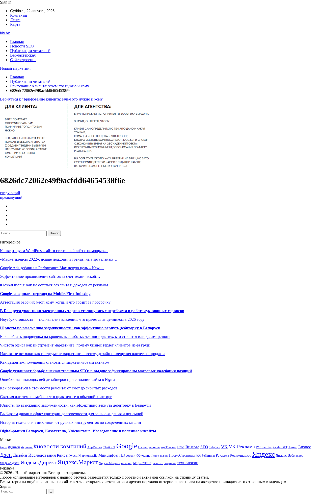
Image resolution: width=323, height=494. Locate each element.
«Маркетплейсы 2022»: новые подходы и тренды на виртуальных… (58, 259)
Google (126, 446)
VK (224, 446)
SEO (204, 446)
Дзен (6, 455)
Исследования (42, 455)
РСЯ (198, 455)
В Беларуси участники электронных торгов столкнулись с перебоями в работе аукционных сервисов (92, 311)
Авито (292, 447)
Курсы (73, 455)
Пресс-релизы (159, 455)
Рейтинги (208, 455)
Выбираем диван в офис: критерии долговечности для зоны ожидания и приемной (71, 414)
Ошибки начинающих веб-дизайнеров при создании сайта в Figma (57, 379)
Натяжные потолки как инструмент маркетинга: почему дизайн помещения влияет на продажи (82, 354)
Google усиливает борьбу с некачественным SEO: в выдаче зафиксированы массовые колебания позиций (96, 371)
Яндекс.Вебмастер (289, 455)
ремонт (157, 463)
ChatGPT (109, 447)
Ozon (180, 447)
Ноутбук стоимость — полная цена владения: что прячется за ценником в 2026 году (72, 319)
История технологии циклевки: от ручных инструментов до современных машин (70, 422)
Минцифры (108, 455)
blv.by (5, 33)
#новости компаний (60, 446)
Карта (15, 24)
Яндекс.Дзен (9, 463)
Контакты (18, 15)
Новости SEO (22, 46)
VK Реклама (242, 446)
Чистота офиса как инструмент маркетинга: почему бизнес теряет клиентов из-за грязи (75, 345)
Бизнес (304, 446)
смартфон (170, 463)
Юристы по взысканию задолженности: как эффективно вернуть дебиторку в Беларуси (80, 328)
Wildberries (264, 447)
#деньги (14, 447)
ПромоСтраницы (182, 455)
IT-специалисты (149, 447)
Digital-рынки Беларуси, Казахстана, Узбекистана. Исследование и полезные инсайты (78, 431)
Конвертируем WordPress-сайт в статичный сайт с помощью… (54, 251)
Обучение (143, 455)
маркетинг (142, 462)
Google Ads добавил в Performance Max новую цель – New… (52, 268)
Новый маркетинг (15, 68)
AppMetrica (94, 447)
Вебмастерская (23, 55)
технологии (187, 462)
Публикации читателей (30, 50)
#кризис (27, 447)
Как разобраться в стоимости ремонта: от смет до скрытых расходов (58, 388)
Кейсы (62, 455)
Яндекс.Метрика (109, 463)
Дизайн (20, 455)
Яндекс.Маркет (78, 462)
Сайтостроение (23, 60)
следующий (10, 193)
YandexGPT (280, 447)
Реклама (222, 455)
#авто (3, 447)
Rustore (192, 446)
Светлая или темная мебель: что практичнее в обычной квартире (56, 396)
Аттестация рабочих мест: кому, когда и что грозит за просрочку (55, 302)
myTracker (168, 447)
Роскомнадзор (240, 455)
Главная (17, 41)
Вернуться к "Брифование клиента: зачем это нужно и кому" (52, 99)
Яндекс (263, 454)
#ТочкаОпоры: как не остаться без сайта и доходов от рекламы (54, 285)
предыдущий (11, 197)
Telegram (214, 447)
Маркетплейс (87, 455)
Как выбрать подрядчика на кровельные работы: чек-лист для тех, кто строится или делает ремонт (85, 336)
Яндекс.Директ (38, 462)
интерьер (126, 463)
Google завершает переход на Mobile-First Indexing (45, 293)
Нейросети (127, 455)
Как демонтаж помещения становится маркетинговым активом (54, 362)
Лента (15, 20)
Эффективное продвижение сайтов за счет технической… (50, 276)
